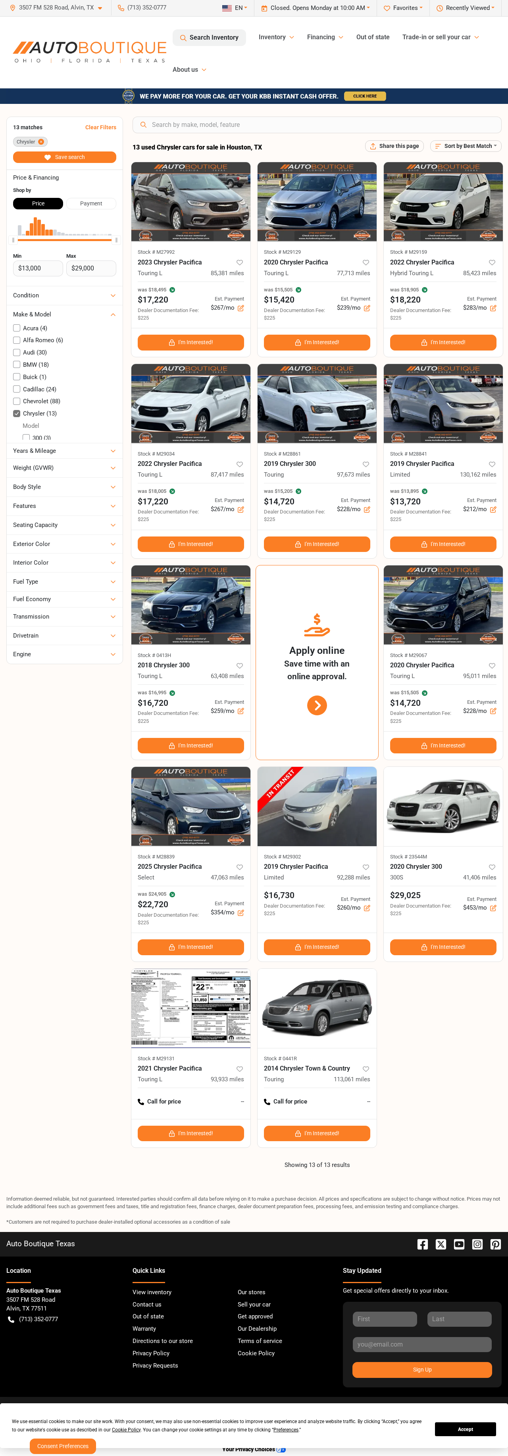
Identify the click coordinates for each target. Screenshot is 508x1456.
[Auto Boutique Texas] (89, 52)
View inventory (152, 1292)
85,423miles (479, 273)
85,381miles (227, 273)
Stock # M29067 (408, 655)
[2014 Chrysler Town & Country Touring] (317, 1008)
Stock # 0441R (280, 1058)
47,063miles (227, 877)
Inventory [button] (272, 37)
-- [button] (242, 1101)
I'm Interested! (195, 342)
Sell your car (254, 1304)
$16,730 (279, 895)
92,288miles (353, 877)
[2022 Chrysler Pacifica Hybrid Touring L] (443, 201)
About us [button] (185, 69)
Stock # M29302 (282, 857)
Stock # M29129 (282, 252)
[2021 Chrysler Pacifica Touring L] (190, 1008)
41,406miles (479, 877)
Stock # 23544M (408, 857)
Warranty (144, 1328)
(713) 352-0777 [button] (146, 7)
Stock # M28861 (282, 454)
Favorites (405, 7)
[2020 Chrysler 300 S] (443, 806)
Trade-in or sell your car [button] (436, 37)
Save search (69, 157)
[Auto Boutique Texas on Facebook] (419, 1243)
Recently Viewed (468, 7)
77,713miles (353, 273)
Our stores (252, 1292)
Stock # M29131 (156, 1058)
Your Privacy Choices (249, 1449)
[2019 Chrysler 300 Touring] (317, 403)
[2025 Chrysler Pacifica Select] (190, 806)
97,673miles (353, 474)
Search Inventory (214, 37)
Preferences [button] (285, 1430)
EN (239, 7)
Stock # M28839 (156, 857)
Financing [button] (321, 37)
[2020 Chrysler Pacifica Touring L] (317, 201)
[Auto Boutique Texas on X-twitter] (438, 1243)
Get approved (255, 1316)
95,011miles (479, 676)
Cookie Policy (256, 1353)
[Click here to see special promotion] (254, 96)
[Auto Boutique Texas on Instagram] (474, 1243)
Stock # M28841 (408, 454)
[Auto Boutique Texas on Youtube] (456, 1243)
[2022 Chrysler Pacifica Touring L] (190, 403)
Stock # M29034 (156, 454)
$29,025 (405, 895)
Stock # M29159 (408, 252)
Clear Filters (100, 127)
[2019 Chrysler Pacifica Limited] (443, 403)
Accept (465, 1429)
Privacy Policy (151, 1353)
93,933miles (227, 1079)
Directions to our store (163, 1341)
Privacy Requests (155, 1365)
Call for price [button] (164, 1101)
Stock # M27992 (156, 252)
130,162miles (478, 474)
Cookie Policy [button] (126, 1430)
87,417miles (227, 474)
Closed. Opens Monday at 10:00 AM (318, 7)
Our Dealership (257, 1328)
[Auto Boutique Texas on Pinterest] (492, 1243)
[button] (59, 7)
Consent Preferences (63, 1446)
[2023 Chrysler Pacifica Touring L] (190, 201)
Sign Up (422, 1369)
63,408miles (227, 676)
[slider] (13, 240)
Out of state (373, 37)
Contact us (147, 1304)
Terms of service (260, 1341)
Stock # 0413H (154, 655)
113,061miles (352, 1079)
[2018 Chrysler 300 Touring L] (190, 605)
